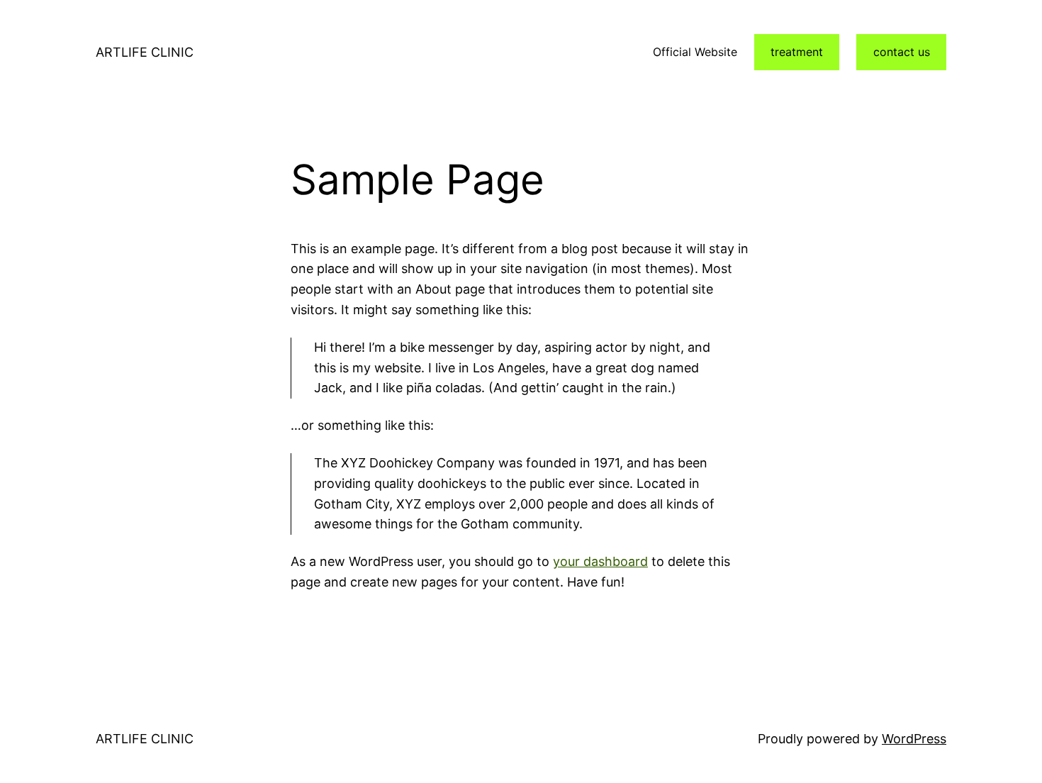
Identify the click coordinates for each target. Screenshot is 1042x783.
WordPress (914, 738)
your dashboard (600, 561)
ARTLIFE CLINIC (145, 52)
